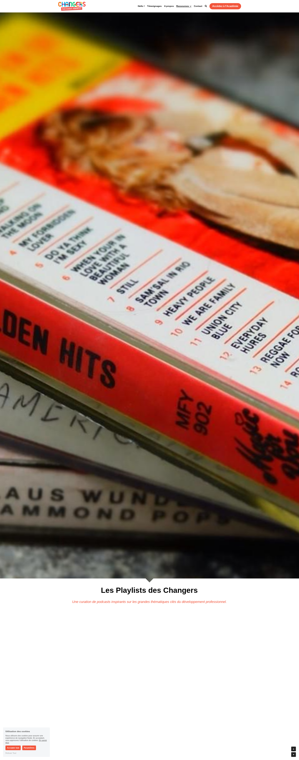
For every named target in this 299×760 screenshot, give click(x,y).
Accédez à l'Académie (225, 6)
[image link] (72, 6)
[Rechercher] (206, 6)
